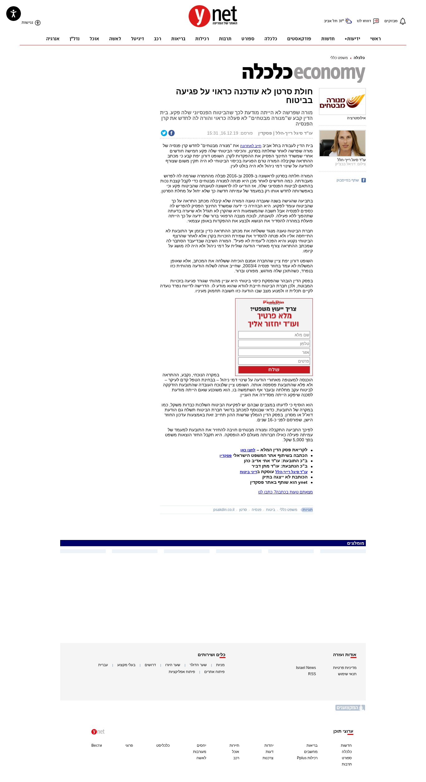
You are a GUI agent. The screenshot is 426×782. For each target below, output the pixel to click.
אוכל (235, 752)
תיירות (234, 745)
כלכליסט (163, 745)
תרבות (347, 764)
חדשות (346, 745)
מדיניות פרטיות (344, 668)
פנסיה (256, 509)
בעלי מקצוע (126, 665)
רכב (236, 758)
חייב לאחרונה (250, 146)
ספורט (347, 758)
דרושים (150, 665)
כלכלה (359, 58)
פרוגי (129, 745)
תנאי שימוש (347, 674)
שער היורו (172, 665)
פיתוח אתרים (214, 672)
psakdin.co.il (224, 509)
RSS (312, 674)
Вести (96, 745)
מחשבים (310, 752)
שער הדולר (198, 665)
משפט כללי (339, 58)
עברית (103, 665)
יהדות (269, 745)
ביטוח (270, 509)
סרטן (243, 509)
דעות (270, 752)
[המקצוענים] (350, 710)
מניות (220, 665)
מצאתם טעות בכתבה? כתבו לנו (285, 492)
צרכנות (268, 758)
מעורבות (199, 752)
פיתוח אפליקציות (182, 672)
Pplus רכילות (307, 758)
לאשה (201, 758)
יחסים (201, 745)
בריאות (312, 745)
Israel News (306, 668)
